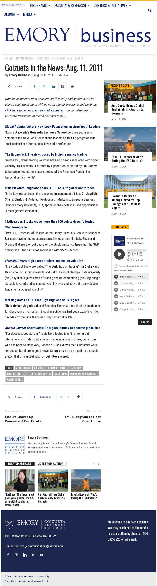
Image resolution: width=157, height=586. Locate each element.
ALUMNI (9, 14)
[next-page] (99, 464)
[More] (78, 397)
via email (130, 539)
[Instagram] (17, 554)
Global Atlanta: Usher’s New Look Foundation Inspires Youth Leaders (53, 127)
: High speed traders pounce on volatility (44, 261)
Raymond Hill (15, 379)
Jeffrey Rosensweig (39, 374)
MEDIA (27, 14)
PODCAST (120, 227)
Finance (38, 368)
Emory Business (20, 75)
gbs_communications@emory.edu (41, 546)
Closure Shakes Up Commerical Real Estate (23, 419)
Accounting (23, 368)
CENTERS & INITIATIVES (110, 5)
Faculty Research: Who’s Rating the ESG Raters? (84, 496)
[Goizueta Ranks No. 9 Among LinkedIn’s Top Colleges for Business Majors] (130, 191)
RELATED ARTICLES (19, 463)
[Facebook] (34, 86)
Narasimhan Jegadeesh (83, 374)
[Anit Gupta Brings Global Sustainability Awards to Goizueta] (53, 480)
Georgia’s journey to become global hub (52, 328)
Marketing (60, 374)
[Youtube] (42, 554)
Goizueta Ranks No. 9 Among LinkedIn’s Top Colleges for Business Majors (125, 202)
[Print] (72, 86)
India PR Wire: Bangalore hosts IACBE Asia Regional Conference (50, 188)
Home (8, 58)
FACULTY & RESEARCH (70, 5)
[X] (44, 86)
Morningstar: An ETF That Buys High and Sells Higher (42, 300)
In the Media (24, 58)
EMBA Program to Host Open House (83, 419)
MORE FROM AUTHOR (50, 463)
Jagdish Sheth (15, 374)
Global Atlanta (56, 368)
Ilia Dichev (75, 368)
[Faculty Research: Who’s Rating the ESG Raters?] (86, 480)
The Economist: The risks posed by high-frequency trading (46, 154)
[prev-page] (94, 464)
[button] (149, 9)
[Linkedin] (53, 86)
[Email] (62, 86)
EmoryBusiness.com (23, 576)
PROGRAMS (38, 5)
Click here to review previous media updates (34, 110)
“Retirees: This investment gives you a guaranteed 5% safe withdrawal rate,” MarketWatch (19, 499)
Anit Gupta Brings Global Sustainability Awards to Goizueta (51, 497)
